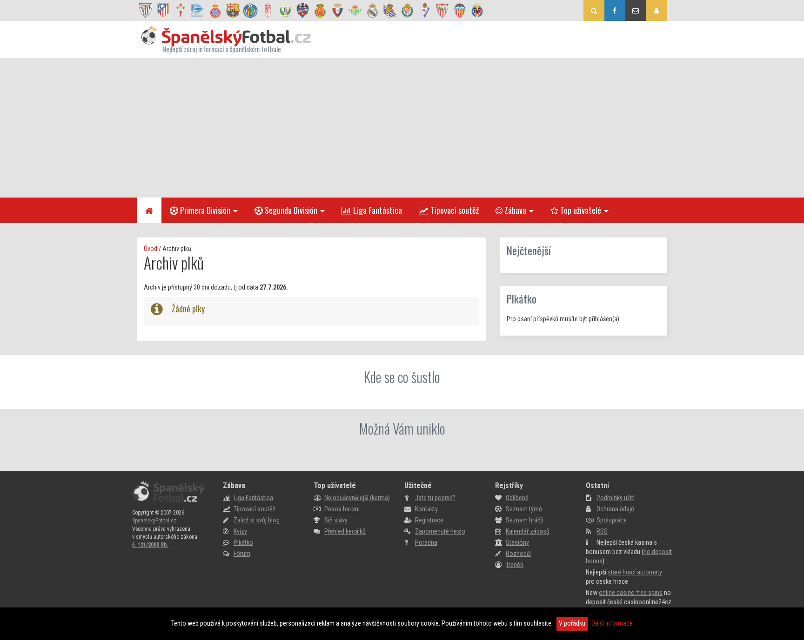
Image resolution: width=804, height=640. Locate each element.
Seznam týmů (524, 509)
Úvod (150, 248)
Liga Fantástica (376, 210)
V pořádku (572, 623)
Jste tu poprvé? (435, 497)
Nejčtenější (529, 250)
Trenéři (514, 564)
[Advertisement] (402, 128)
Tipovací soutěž (454, 210)
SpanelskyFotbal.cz (154, 520)
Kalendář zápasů (527, 531)
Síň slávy (336, 520)
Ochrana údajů (615, 509)
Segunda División (290, 210)
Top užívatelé (579, 210)
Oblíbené (517, 497)
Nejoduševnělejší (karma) (357, 497)
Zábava (514, 210)
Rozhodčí (518, 553)
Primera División (204, 210)
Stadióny (517, 542)
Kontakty (426, 509)
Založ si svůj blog (257, 520)
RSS (602, 531)
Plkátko (521, 299)
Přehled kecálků (345, 531)
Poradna (426, 542)
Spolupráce (611, 520)
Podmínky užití (615, 497)
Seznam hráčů (524, 520)
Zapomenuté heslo (440, 531)
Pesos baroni (342, 509)
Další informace (612, 623)
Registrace (429, 520)
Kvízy (240, 531)
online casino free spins (631, 592)
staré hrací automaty (635, 572)
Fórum (242, 553)
